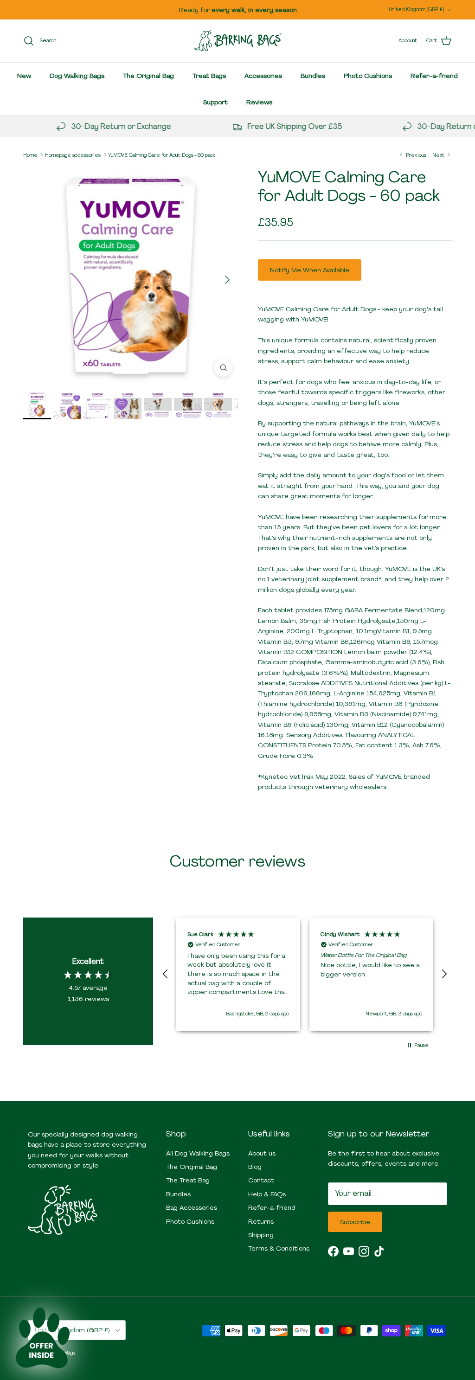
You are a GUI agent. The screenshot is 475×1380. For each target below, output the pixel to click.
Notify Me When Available (309, 270)
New (24, 75)
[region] (304, 974)
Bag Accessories (191, 1207)
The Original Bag (148, 75)
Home (30, 154)
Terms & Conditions (278, 1248)
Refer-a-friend (434, 75)
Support (215, 102)
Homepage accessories (73, 154)
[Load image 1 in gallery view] (130, 275)
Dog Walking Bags (77, 75)
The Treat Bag (188, 1180)
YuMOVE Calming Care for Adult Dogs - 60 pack (161, 154)
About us (262, 1153)
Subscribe (355, 1222)
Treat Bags (209, 75)
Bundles (313, 75)
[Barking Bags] (237, 41)
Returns (261, 1221)
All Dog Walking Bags (198, 1153)
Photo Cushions (368, 75)
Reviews (259, 102)
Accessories (263, 75)
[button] (165, 974)
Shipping (261, 1235)
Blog (255, 1166)
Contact (261, 1180)
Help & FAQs (267, 1194)
